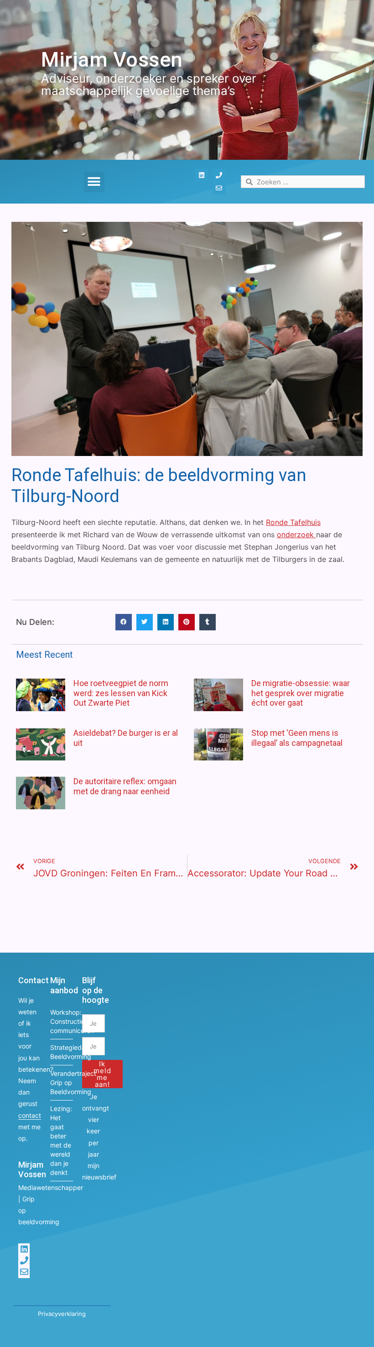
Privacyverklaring (62, 1313)
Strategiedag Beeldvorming (61, 1051)
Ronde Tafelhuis (293, 522)
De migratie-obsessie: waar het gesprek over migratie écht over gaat (300, 693)
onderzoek (296, 534)
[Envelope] (219, 188)
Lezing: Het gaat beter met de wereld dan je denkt (61, 1140)
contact (29, 1115)
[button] (94, 182)
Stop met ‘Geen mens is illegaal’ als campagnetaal (297, 738)
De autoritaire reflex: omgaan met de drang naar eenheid (125, 786)
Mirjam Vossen (112, 59)
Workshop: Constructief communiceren (61, 1021)
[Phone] (219, 175)
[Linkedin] (201, 175)
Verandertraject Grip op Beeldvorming (61, 1082)
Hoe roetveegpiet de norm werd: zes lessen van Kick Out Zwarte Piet (120, 693)
